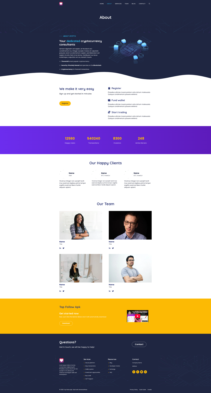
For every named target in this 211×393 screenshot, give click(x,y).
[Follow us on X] (137, 371)
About (109, 3)
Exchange (112, 369)
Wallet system (89, 369)
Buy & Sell (88, 375)
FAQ (111, 372)
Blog (134, 3)
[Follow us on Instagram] (145, 371)
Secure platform (90, 363)
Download (66, 323)
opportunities (96, 372)
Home (102, 3)
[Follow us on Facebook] (133, 371)
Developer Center (115, 366)
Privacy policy (134, 389)
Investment (88, 372)
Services (118, 3)
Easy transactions (90, 366)
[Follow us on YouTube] (141, 371)
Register (65, 103)
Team (126, 3)
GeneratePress (83, 389)
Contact (142, 3)
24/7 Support (89, 379)
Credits (150, 389)
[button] (149, 4)
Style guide (142, 389)
